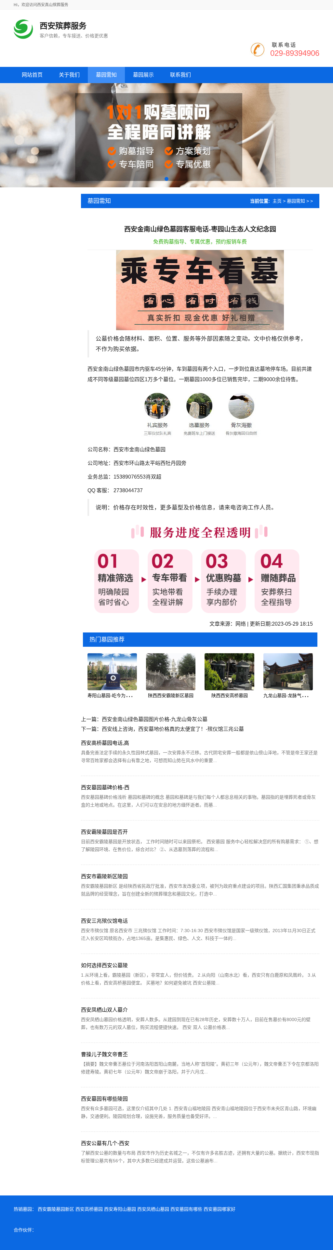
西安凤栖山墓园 (153, 1209)
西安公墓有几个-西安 (105, 1143)
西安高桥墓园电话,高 (105, 743)
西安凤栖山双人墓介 (104, 1010)
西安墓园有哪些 (186, 1209)
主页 (277, 201)
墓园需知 (296, 201)
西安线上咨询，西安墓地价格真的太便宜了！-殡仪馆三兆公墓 (173, 729)
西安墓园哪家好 (219, 1209)
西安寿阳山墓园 (120, 1209)
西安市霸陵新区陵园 (104, 876)
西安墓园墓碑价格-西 (105, 787)
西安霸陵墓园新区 (56, 1209)
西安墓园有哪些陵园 (104, 1099)
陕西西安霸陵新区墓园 (170, 695)
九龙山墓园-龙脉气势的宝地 (291, 695)
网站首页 (32, 75)
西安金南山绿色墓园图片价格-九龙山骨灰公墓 (154, 719)
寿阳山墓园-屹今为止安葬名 (115, 695)
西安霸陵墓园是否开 (104, 832)
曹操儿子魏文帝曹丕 (104, 1054)
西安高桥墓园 (89, 1209)
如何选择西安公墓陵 (104, 965)
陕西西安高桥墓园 (229, 695)
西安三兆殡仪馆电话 (104, 921)
